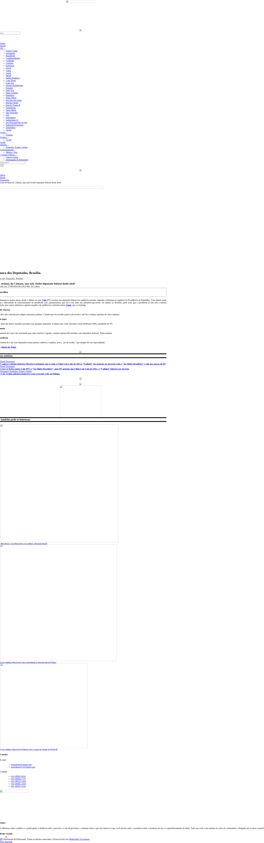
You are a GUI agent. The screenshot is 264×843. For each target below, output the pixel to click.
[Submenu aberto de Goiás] (6, 133)
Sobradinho (11, 117)
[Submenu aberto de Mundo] (8, 145)
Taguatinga (10, 127)
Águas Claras (11, 51)
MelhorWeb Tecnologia (79, 839)
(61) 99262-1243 (18, 786)
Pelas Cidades (12, 93)
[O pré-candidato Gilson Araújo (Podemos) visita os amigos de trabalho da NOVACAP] (44, 747)
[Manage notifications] (6, 837)
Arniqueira (10, 53)
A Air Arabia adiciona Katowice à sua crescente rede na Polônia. (30, 374)
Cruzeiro (9, 63)
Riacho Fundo (12, 103)
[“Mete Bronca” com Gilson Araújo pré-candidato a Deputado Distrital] (59, 541)
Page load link (6, 842)
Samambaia (11, 108)
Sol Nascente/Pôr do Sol (16, 122)
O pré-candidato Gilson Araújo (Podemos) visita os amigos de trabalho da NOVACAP (28, 749)
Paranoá (9, 88)
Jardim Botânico (13, 78)
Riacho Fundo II (13, 105)
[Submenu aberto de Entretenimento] (14, 150)
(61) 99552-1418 (18, 781)
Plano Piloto (11, 98)
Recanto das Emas (14, 100)
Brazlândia (10, 56)
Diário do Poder (8, 347)
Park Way (10, 90)
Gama (8, 70)
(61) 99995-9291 (18, 776)
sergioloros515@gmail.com (23, 767)
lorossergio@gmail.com (21, 764)
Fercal (8, 68)
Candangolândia (13, 58)
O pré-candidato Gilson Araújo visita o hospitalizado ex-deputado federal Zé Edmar (28, 662)
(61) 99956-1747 (18, 779)
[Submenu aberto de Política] (8, 138)
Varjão (8, 130)
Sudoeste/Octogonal (14, 125)
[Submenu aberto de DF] (4, 49)
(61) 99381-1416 (18, 784)
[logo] (80, 2)
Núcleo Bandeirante (14, 85)
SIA (7, 115)
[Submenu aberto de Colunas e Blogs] (16, 155)
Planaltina (10, 95)
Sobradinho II (12, 120)
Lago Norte (11, 80)
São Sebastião (12, 113)
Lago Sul (10, 83)
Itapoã (8, 75)
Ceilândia (10, 61)
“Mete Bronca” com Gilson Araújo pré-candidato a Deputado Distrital (23, 543)
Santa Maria (11, 110)
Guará (8, 73)
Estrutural (10, 65)
